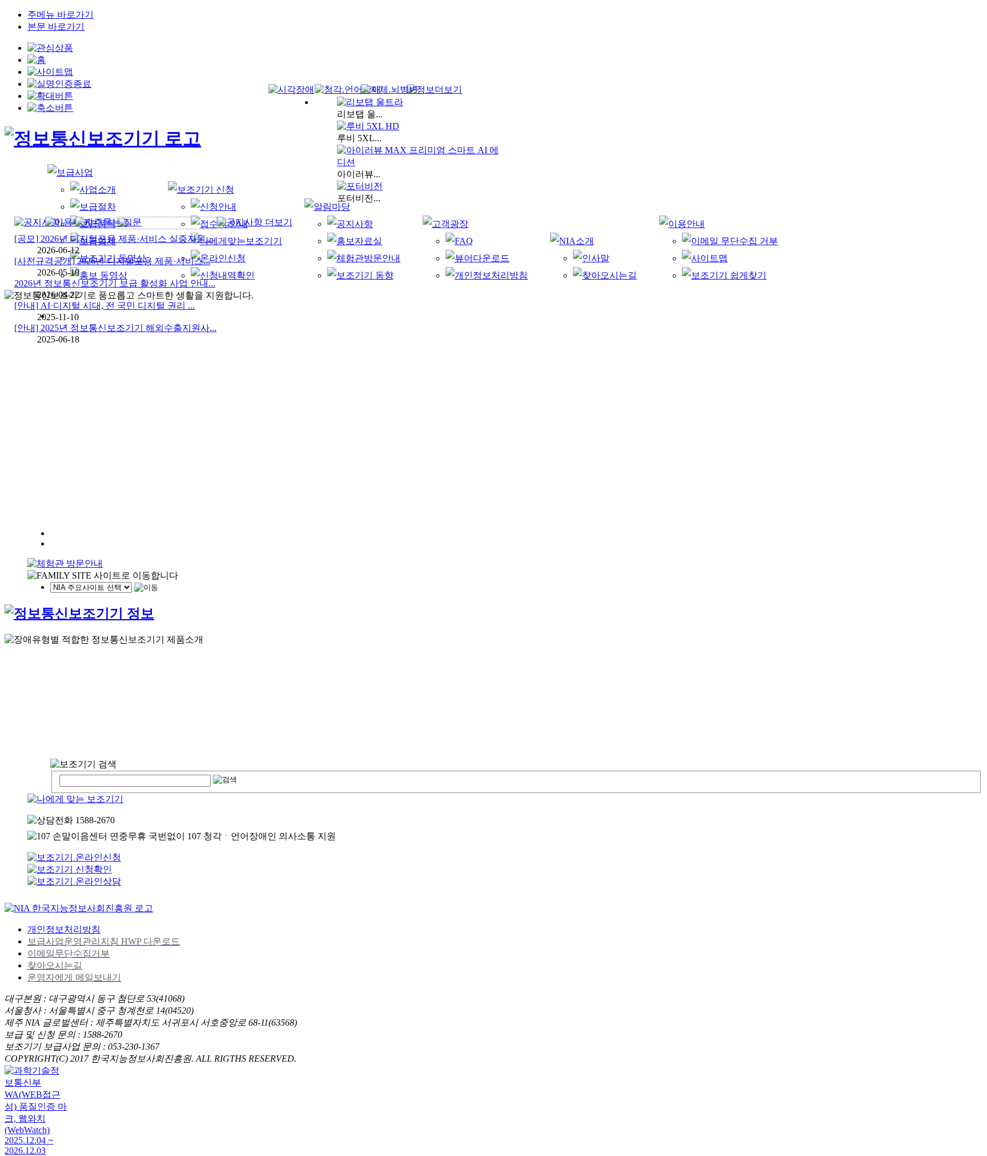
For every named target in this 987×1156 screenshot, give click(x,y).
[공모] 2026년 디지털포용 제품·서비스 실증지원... (113, 239)
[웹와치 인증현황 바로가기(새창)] (36, 1087)
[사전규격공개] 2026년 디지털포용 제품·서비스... (112, 261)
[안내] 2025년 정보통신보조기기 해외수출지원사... (115, 328)
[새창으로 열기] (74, 881)
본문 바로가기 (56, 26)
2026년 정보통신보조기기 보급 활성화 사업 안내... (114, 283)
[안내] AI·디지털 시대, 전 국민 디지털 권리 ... (104, 305)
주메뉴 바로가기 (60, 14)
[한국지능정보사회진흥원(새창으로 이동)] (79, 908)
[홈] (103, 138)
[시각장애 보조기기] (434, 90)
